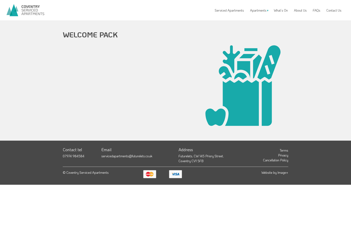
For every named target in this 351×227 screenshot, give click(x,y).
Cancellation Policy (275, 160)
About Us (300, 10)
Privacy (283, 155)
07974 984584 (73, 156)
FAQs (316, 10)
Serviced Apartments (229, 10)
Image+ (282, 172)
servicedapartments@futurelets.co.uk (126, 156)
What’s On (281, 10)
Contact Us (333, 10)
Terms (284, 150)
